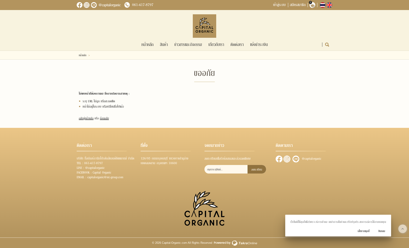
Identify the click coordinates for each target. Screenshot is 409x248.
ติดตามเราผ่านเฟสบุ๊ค (279, 159)
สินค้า (164, 44)
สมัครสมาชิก (298, 4)
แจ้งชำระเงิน (259, 44)
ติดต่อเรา (237, 44)
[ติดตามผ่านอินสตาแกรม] (87, 5)
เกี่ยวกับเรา (216, 44)
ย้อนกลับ (104, 118)
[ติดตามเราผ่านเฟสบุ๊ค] (79, 5)
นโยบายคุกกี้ (364, 231)
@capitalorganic (110, 4)
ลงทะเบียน (256, 169)
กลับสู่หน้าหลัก (86, 118)
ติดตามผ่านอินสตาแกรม (287, 159)
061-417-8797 (142, 4)
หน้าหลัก (147, 44)
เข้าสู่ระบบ (279, 4)
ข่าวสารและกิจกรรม (188, 44)
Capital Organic (102, 172)
